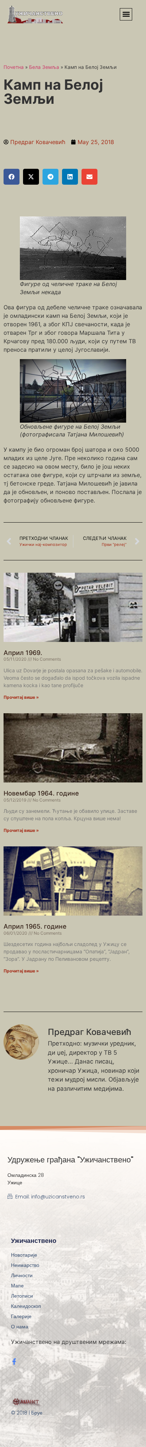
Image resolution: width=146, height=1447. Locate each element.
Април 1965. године (35, 926)
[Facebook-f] (14, 1361)
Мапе (17, 1285)
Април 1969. (23, 652)
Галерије (21, 1316)
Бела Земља (44, 67)
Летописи (22, 1295)
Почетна (14, 67)
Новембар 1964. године (41, 793)
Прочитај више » (21, 697)
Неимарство (25, 1265)
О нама (19, 1326)
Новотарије (24, 1254)
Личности (22, 1275)
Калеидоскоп (26, 1306)
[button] (126, 14)
